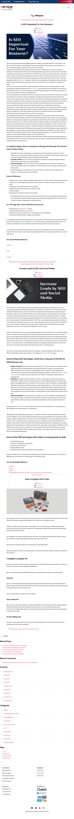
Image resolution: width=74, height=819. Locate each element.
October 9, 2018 (39, 485)
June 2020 (6, 679)
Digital (30, 261)
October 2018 (7, 689)
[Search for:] (11, 636)
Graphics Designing (6, 781)
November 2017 (8, 700)
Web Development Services (32, 629)
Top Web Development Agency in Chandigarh (14, 647)
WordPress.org (7, 758)
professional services (37, 474)
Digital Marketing (40, 20)
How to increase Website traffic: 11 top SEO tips (15, 645)
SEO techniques (21, 406)
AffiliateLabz (6, 662)
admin (40, 28)
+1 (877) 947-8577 (6, 791)
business (22, 80)
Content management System (27, 20)
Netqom (44, 261)
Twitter (8, 251)
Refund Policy (40, 775)
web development (47, 472)
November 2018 (8, 686)
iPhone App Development (8, 775)
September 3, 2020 (39, 30)
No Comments (39, 32)
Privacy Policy (40, 770)
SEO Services (52, 261)
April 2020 (6, 682)
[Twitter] (36, 808)
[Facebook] (32, 808)
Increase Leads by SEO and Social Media (37, 268)
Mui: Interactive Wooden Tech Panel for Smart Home (24, 662)
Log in (4, 751)
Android (6, 710)
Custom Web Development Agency (20, 261)
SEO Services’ (34, 88)
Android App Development (8, 778)
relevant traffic (46, 353)
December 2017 (8, 697)
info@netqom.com (6, 789)
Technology (7, 735)
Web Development (8, 742)
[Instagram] (43, 808)
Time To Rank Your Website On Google (12, 649)
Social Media (50, 20)
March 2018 (7, 693)
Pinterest (9, 257)
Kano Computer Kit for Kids (37, 479)
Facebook (9, 245)
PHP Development (6, 770)
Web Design (7, 739)
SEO (46, 20)
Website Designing (6, 773)
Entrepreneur (7, 721)
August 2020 (7, 675)
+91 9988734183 (6, 794)
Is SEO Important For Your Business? (37, 24)
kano (16, 629)
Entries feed (6, 753)
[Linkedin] (39, 808)
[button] (66, 1)
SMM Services (38, 472)
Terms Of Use (40, 773)
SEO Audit (13, 153)
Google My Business (23, 208)
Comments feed (7, 756)
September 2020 (8, 671)
